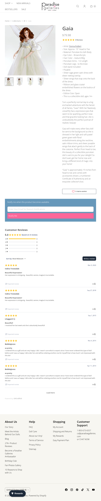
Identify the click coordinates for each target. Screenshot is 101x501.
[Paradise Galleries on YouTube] (93, 490)
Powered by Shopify (37, 495)
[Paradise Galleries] (50, 6)
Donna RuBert (75, 46)
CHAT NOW (84, 439)
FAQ (31, 427)
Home (7, 21)
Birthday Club (11, 461)
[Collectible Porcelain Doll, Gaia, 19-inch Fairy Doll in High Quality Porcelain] (30, 50)
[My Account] (84, 6)
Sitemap (32, 449)
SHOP (7, 3)
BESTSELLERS (11, 9)
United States (16, 489)
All (24, 21)
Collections (16, 21)
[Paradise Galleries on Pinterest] (77, 490)
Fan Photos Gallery (13, 465)
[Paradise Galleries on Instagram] (71, 490)
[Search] (77, 6)
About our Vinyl (35, 436)
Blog (7, 438)
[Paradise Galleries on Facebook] (66, 490)
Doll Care (33, 431)
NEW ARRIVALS (23, 3)
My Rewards (58, 436)
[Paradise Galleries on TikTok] (82, 490)
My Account (58, 427)
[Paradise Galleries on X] (88, 490)
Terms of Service (36, 440)
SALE (23, 9)
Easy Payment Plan (61, 440)
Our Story (9, 427)
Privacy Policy (35, 444)
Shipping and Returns (62, 431)
